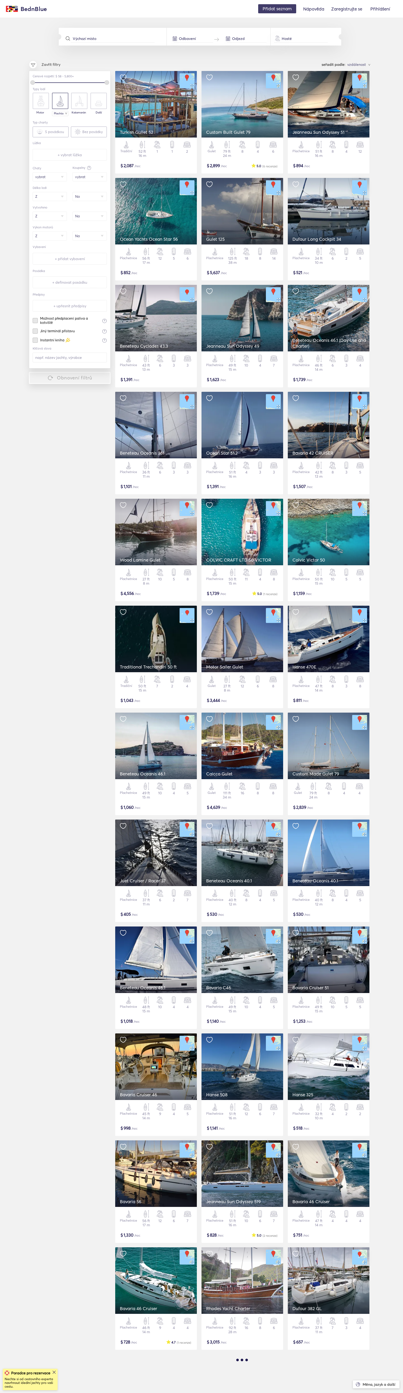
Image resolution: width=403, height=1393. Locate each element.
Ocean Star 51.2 (222, 453)
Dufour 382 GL (307, 1308)
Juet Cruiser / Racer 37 (143, 881)
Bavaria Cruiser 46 (138, 1094)
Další (99, 112)
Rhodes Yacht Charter (228, 1308)
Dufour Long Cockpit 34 (316, 239)
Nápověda (313, 9)
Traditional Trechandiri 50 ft (148, 667)
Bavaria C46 (218, 987)
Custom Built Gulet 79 (228, 132)
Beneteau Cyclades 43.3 (144, 346)
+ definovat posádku (69, 282)
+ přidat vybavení (70, 258)
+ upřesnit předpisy (69, 306)
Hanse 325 (302, 1094)
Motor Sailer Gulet (224, 667)
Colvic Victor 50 (308, 560)
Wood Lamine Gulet (140, 560)
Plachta (58, 113)
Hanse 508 (217, 1094)
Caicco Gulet (219, 774)
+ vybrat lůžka (70, 154)
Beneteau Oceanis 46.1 (142, 774)
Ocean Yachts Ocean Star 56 (149, 239)
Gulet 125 (215, 239)
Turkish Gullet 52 (136, 132)
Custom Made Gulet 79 (315, 774)
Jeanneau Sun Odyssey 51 (318, 132)
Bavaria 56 (130, 1201)
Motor (40, 112)
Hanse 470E (304, 667)
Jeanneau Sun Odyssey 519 (233, 1201)
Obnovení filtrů (74, 378)
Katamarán (79, 112)
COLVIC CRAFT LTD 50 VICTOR (238, 560)
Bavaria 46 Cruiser (311, 1201)
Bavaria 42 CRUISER (312, 453)
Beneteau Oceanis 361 (142, 453)
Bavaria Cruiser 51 (310, 987)
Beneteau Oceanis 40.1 (229, 881)
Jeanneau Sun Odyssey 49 (232, 346)
